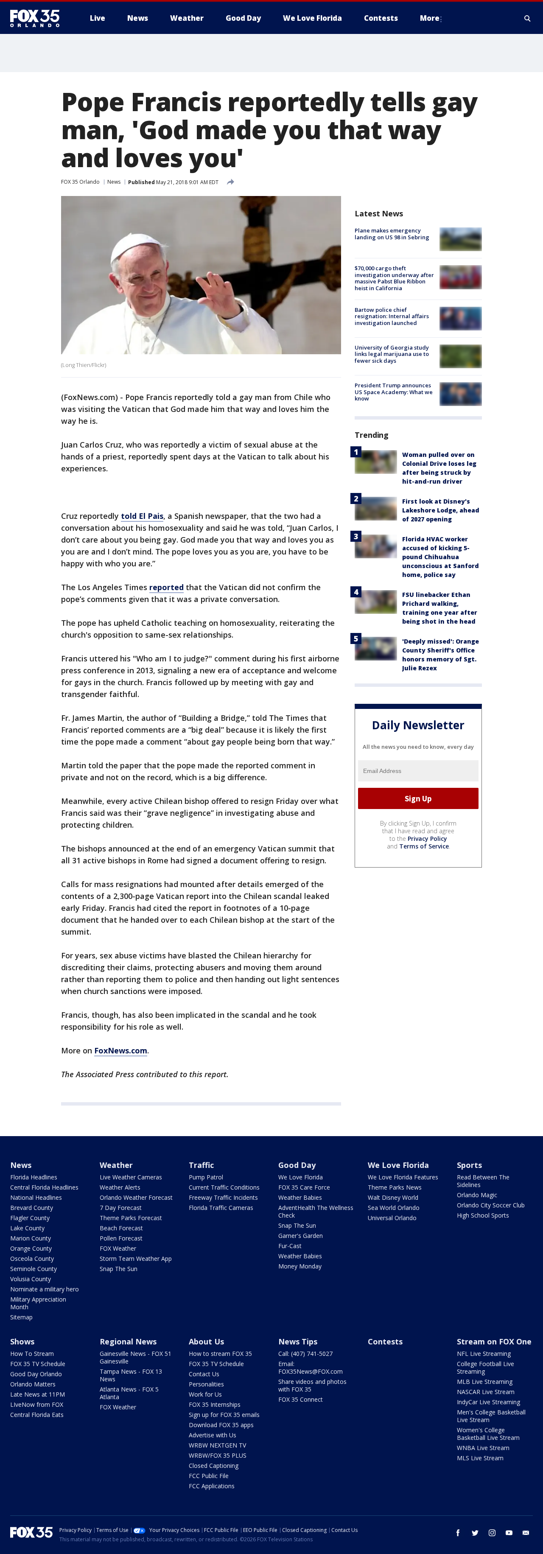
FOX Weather (118, 1248)
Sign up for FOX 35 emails (224, 1415)
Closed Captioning (213, 1466)
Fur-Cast (290, 1246)
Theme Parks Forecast (131, 1218)
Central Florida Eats (37, 1415)
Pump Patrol (206, 1177)
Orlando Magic (477, 1195)
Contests (385, 1341)
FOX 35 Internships (215, 1404)
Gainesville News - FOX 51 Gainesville (135, 1357)
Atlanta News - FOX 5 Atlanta (129, 1393)
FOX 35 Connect (300, 1399)
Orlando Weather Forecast (136, 1197)
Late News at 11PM (37, 1394)
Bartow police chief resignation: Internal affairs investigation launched (392, 316)
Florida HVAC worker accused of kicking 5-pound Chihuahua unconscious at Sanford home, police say (440, 557)
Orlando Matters (33, 1384)
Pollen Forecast (121, 1238)
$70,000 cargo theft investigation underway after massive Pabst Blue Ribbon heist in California (394, 278)
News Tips (297, 1341)
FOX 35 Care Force (304, 1187)
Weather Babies (300, 1197)
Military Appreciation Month (38, 1303)
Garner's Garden (300, 1236)
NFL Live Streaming (484, 1354)
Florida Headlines (33, 1177)
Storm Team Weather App (136, 1258)
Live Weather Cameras (131, 1177)
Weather (116, 1165)
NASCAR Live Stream (486, 1392)
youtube (509, 1533)
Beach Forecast (121, 1228)
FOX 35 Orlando (80, 181)
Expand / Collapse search (528, 18)
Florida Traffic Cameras (221, 1208)
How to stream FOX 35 (220, 1354)
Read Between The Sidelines (483, 1181)
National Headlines (36, 1197)
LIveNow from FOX (36, 1404)
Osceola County (32, 1258)
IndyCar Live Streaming (488, 1402)
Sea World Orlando (394, 1208)
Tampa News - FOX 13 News (131, 1375)
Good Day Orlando (36, 1374)
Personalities (206, 1384)
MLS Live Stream (480, 1458)
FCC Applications (212, 1486)
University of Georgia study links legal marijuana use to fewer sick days (392, 354)
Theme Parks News (395, 1187)
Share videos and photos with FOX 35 (312, 1385)
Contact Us (204, 1374)
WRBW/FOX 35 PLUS (217, 1455)
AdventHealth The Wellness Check (315, 1211)
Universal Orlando (392, 1218)
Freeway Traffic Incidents (223, 1197)
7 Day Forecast (121, 1208)
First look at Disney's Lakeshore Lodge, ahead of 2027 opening (440, 510)
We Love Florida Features (403, 1177)
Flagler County (30, 1218)
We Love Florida (300, 1177)
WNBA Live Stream (483, 1448)
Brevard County (31, 1208)
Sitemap (21, 1317)
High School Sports (483, 1215)
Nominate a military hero (44, 1289)
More (429, 18)
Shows (22, 1341)
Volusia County (30, 1279)
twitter (475, 1533)
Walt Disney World (393, 1197)
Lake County (27, 1228)
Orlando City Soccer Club (491, 1205)
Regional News (128, 1341)
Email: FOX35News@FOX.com (310, 1367)
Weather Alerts (120, 1187)
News (113, 181)
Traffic (201, 1165)
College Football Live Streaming (485, 1367)
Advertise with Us (212, 1435)
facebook (458, 1533)
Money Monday (300, 1266)
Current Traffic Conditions (224, 1187)
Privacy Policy (427, 838)
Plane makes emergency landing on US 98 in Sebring (392, 234)
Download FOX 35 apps (221, 1425)
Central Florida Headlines (44, 1187)
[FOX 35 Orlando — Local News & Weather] (38, 18)
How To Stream (32, 1354)
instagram (492, 1533)
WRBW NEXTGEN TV (217, 1445)
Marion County (30, 1238)
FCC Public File (209, 1476)
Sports (469, 1165)
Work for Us (205, 1394)
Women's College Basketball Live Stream (488, 1434)
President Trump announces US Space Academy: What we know (394, 391)
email (526, 1533)
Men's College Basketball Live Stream (491, 1416)
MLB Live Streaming (484, 1382)
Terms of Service (424, 846)
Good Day (297, 1165)
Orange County (31, 1248)
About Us (206, 1341)
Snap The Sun (118, 1269)
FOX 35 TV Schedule (37, 1364)
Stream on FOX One (494, 1341)
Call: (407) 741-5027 (305, 1354)
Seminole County (33, 1269)
